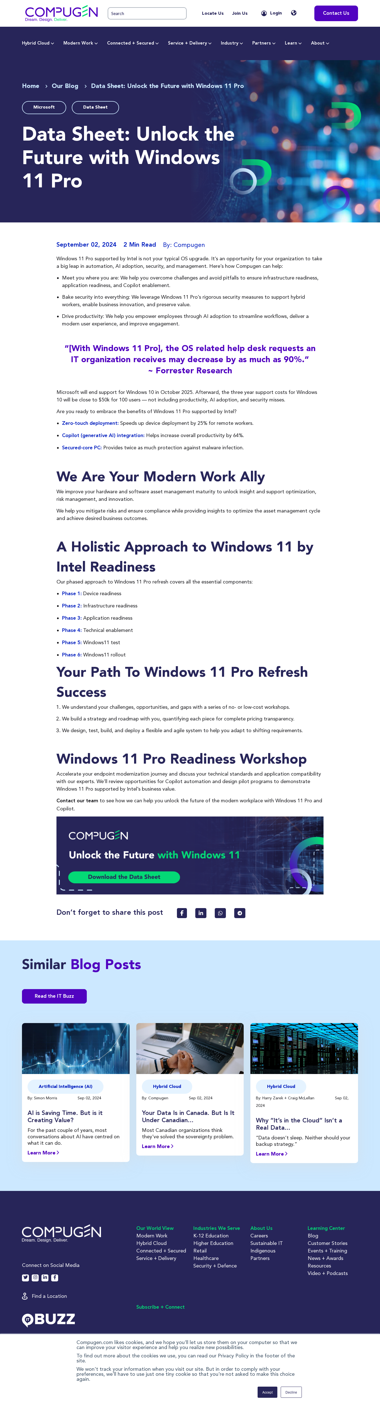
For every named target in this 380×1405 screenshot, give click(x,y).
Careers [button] (259, 1236)
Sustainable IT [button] (266, 1243)
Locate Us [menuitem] (213, 13)
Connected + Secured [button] (161, 1251)
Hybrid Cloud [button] (151, 1243)
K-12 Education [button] (211, 1236)
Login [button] (276, 13)
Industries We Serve (216, 1228)
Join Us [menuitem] (240, 13)
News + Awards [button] (325, 1258)
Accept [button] (267, 1392)
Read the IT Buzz (54, 996)
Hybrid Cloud (36, 43)
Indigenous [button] (262, 1251)
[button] (61, 13)
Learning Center (326, 1228)
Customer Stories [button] (327, 1243)
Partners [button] (260, 1258)
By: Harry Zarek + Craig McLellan (285, 1098)
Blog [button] (313, 1236)
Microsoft (44, 107)
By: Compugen (155, 1098)
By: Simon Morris (43, 1098)
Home (31, 86)
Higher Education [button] (213, 1243)
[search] (147, 13)
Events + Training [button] (327, 1251)
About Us (261, 1228)
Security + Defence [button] (215, 1266)
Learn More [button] (42, 1153)
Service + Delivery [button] (156, 1258)
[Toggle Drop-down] (52, 43)
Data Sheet (95, 107)
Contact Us (336, 13)
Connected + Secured (130, 43)
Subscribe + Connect (160, 1307)
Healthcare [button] (206, 1258)
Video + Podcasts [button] (328, 1273)
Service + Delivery (187, 43)
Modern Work (78, 43)
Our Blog (66, 86)
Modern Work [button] (151, 1236)
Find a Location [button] (49, 1296)
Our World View (155, 1228)
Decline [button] (291, 1392)
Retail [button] (200, 1251)
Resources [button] (319, 1266)
